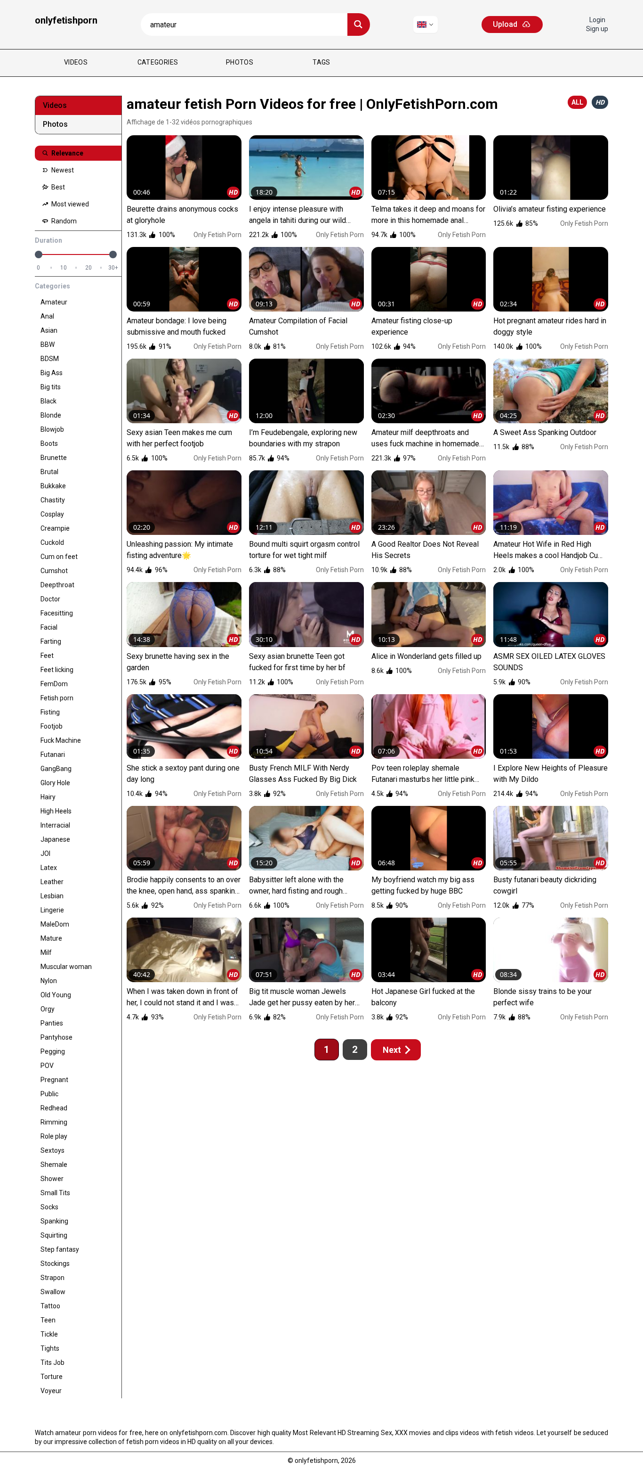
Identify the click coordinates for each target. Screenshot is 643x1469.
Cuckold (52, 542)
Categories (157, 62)
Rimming (53, 1122)
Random (63, 221)
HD (599, 102)
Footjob (51, 726)
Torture (51, 1376)
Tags (321, 62)
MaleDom (54, 924)
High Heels (56, 811)
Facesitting (56, 613)
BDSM (49, 358)
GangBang (56, 768)
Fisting (50, 712)
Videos (76, 62)
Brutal (49, 472)
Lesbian (52, 896)
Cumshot (54, 570)
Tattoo (50, 1306)
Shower (52, 1178)
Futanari (52, 754)
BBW (47, 344)
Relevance (66, 153)
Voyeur (51, 1391)
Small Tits (55, 1193)
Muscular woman (66, 966)
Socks (49, 1207)
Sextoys (52, 1150)
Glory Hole (55, 783)
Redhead (53, 1108)
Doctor (50, 599)
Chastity (52, 500)
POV (47, 1065)
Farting (50, 641)
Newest (62, 170)
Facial (48, 627)
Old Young (55, 995)
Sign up (597, 29)
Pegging (52, 1051)
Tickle (49, 1334)
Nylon (48, 981)
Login (597, 20)
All (577, 102)
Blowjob (52, 429)
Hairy (48, 797)
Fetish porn (56, 698)
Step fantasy (59, 1249)
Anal (47, 316)
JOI (45, 853)
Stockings (55, 1263)
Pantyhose (56, 1037)
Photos (239, 62)
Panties (51, 1023)
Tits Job (52, 1362)
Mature (51, 938)
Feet (47, 655)
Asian (48, 330)
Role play (53, 1136)
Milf (46, 952)
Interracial (55, 825)
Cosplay (52, 514)
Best (57, 187)
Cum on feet (59, 556)
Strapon (52, 1277)
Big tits (50, 387)
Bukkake (53, 486)
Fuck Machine (60, 740)
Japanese (55, 839)
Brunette (53, 457)
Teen (48, 1320)
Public (49, 1094)
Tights (49, 1348)
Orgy (47, 1009)
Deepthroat (57, 585)
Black (48, 401)
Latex (48, 867)
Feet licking (56, 669)
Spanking (54, 1221)
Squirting (53, 1235)
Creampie (55, 528)
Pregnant (54, 1079)
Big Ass (51, 373)
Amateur (53, 302)
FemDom (54, 684)
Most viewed (69, 204)
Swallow (52, 1292)
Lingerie (52, 910)
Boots (49, 443)
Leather (52, 882)
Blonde (50, 415)
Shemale (53, 1164)
